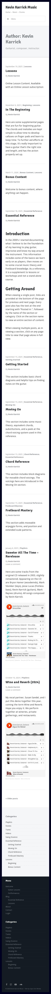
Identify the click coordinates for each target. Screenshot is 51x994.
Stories (8, 826)
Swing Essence (11, 837)
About (8, 906)
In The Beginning (18, 110)
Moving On (10, 405)
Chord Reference (31, 454)
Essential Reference (33, 211)
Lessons (28, 66)
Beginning (27, 105)
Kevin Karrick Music (21, 7)
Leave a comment (13, 564)
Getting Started (13, 360)
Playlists (23, 548)
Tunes (8, 829)
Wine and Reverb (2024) (23, 682)
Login (8, 913)
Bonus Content (27, 172)
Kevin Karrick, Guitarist (13, 660)
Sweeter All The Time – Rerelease (22, 554)
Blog (7, 896)
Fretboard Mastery (14, 506)
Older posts (12, 798)
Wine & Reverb (25, 778)
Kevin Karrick (14, 76)
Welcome (9, 886)
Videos (8, 833)
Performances (13, 893)
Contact (9, 910)
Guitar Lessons (14, 890)
